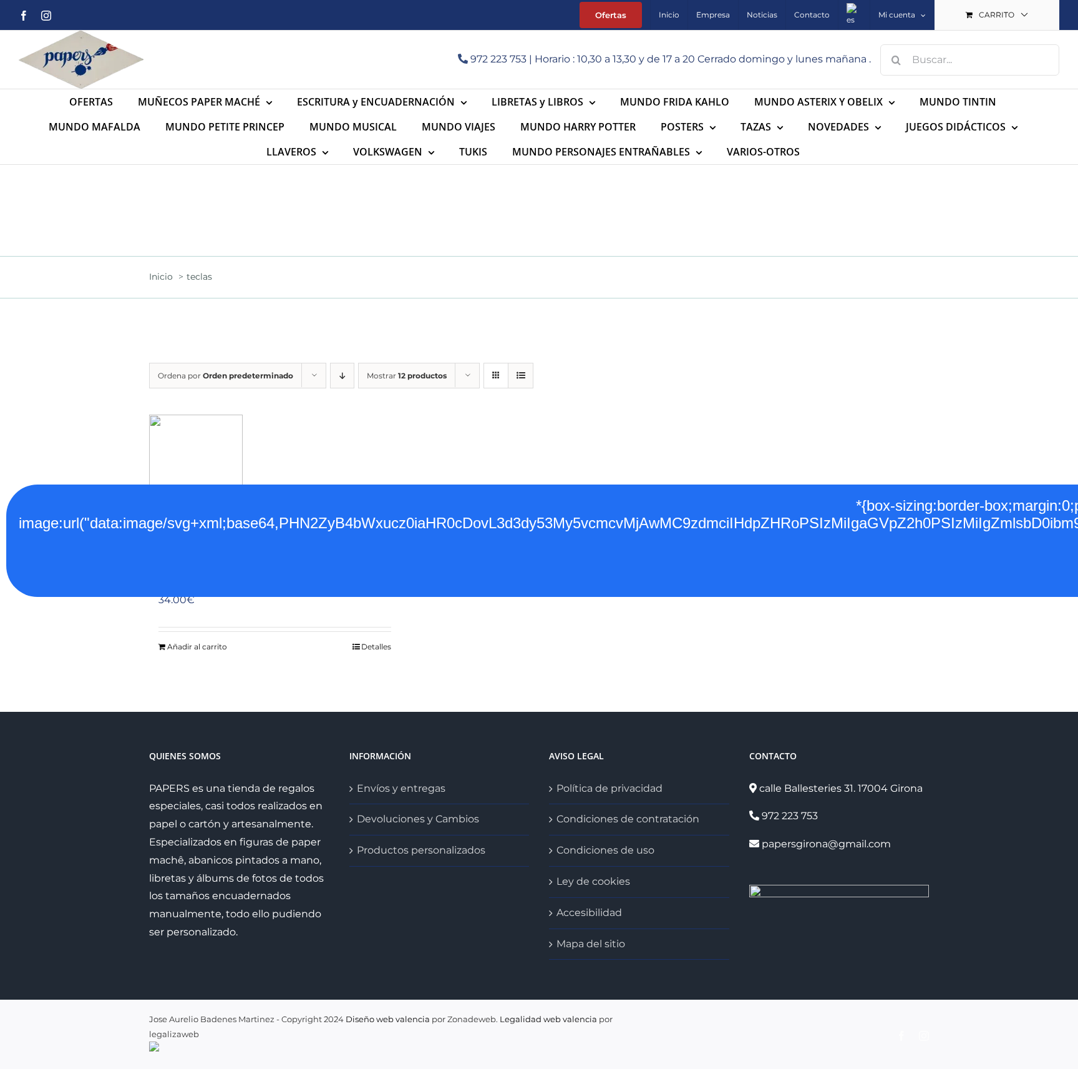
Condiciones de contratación (627, 819)
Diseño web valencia (388, 1019)
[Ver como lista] (520, 375)
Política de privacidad (609, 788)
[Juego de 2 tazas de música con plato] (275, 477)
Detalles (376, 646)
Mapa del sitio (590, 944)
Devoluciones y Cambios (418, 819)
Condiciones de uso (605, 850)
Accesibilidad (589, 913)
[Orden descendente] (342, 375)
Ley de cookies (593, 881)
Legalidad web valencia (548, 1019)
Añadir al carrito (197, 646)
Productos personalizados (421, 850)
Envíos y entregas (401, 788)
